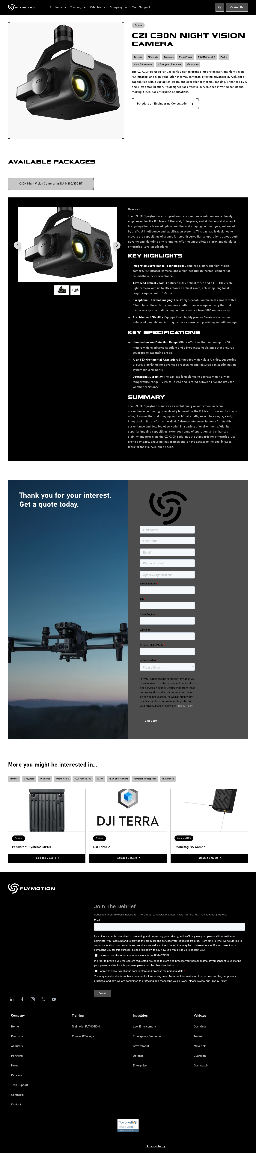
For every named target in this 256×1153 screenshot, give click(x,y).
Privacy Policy (156, 1146)
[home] (22, 7)
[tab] (51, 184)
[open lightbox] (67, 244)
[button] (58, 7)
